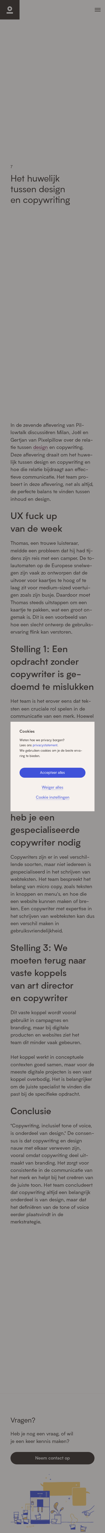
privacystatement (45, 745)
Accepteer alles (52, 772)
